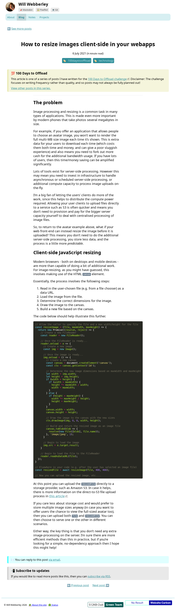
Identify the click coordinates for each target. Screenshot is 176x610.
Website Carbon (160, 602)
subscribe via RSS (99, 576)
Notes (32, 17)
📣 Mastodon (26, 9)
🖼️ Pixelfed (42, 9)
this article (57, 496)
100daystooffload (79, 60)
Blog (21, 17)
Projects (44, 17)
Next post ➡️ (100, 585)
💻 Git (55, 9)
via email (54, 560)
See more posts (21, 29)
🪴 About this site (38, 604)
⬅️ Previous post (78, 585)
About (10, 17)
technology (106, 60)
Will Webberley (33, 4)
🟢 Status (53, 604)
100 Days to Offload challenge (107, 79)
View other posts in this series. (31, 88)
